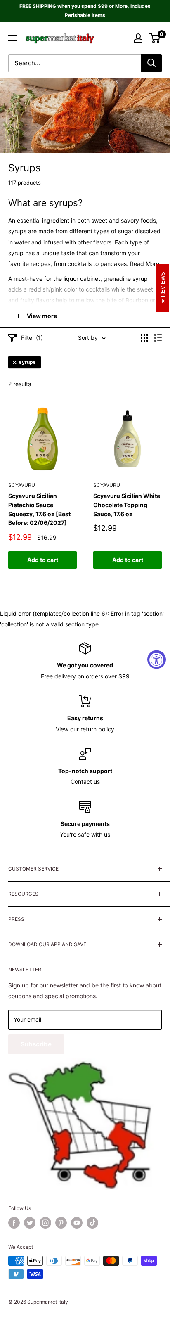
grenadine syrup (126, 278)
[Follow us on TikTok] (92, 1223)
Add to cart (42, 559)
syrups (27, 362)
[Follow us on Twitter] (29, 1223)
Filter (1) (32, 337)
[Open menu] (12, 38)
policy (106, 729)
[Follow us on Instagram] (45, 1223)
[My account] (138, 38)
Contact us (85, 781)
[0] (155, 38)
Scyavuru (21, 485)
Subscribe (36, 1044)
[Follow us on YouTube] (77, 1223)
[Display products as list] (158, 338)
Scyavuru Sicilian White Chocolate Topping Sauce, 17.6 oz (126, 504)
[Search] (151, 63)
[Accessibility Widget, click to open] (156, 659)
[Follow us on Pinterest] (61, 1223)
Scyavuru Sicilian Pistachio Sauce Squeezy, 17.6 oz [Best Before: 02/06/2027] (39, 509)
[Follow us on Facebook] (14, 1223)
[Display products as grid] (144, 338)
